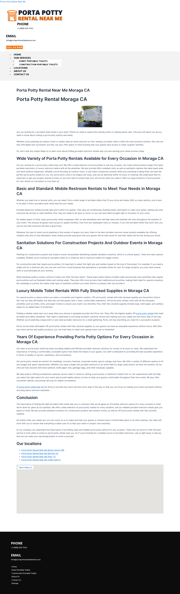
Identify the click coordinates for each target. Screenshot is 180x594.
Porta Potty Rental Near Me (13, 1)
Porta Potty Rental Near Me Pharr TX (38, 456)
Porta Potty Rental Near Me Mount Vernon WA (42, 450)
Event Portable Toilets (33, 61)
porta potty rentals (145, 313)
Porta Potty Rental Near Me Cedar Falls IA (40, 460)
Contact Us (21, 74)
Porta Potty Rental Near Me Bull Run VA (39, 453)
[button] (91, 58)
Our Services (22, 58)
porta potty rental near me (31, 387)
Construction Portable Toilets (38, 64)
